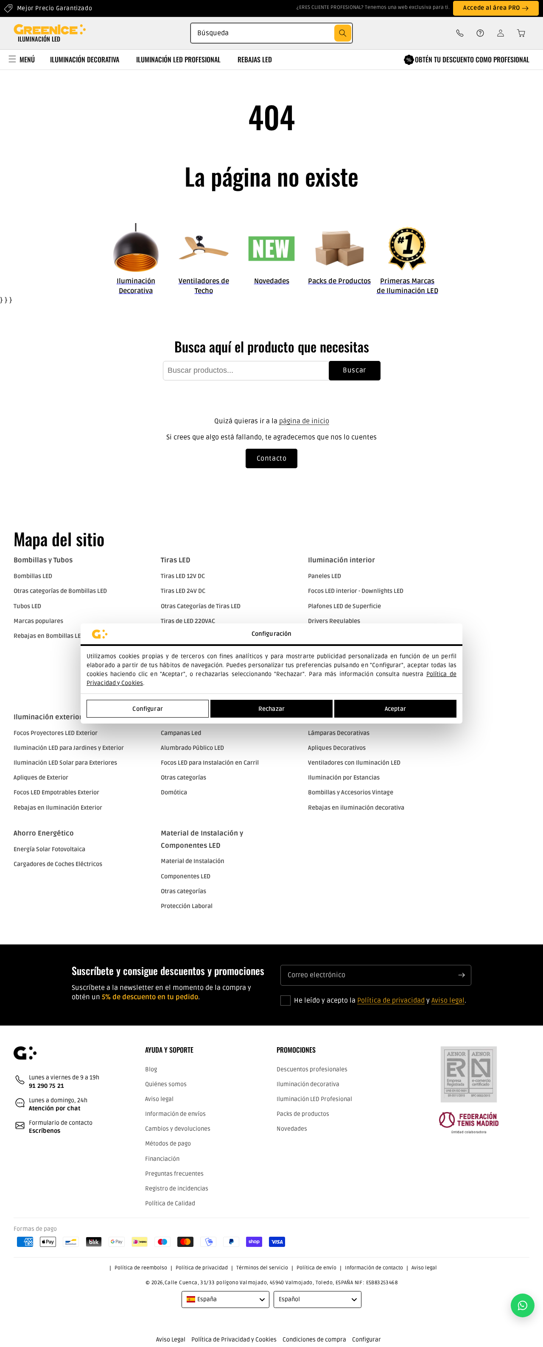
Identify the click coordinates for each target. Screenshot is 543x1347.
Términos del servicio (262, 1268)
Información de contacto (374, 1268)
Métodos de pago (168, 1143)
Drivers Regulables (334, 621)
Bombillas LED (33, 576)
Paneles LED (324, 576)
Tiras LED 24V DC (183, 591)
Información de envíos (175, 1114)
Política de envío (316, 1268)
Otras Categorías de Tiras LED (201, 606)
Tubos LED (27, 606)
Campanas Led (181, 733)
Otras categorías (183, 777)
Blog (151, 1069)
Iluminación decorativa (308, 1084)
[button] (518, 33)
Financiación (162, 1159)
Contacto (272, 458)
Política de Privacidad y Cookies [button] (234, 1339)
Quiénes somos (166, 1084)
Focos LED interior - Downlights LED (355, 591)
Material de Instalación (192, 861)
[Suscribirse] (461, 975)
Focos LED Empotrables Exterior (56, 792)
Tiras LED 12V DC (183, 576)
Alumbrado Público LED (192, 748)
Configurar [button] (366, 1339)
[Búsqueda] (342, 33)
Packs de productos (303, 1114)
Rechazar (271, 709)
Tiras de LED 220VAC (188, 621)
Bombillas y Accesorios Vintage (350, 792)
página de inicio (304, 421)
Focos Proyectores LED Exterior (56, 733)
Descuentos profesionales (312, 1069)
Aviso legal (448, 1000)
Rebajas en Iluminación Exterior (58, 807)
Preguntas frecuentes (174, 1173)
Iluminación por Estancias (344, 777)
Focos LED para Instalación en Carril (210, 762)
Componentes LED (185, 876)
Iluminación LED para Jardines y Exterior (69, 748)
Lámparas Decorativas (338, 733)
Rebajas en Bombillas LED (49, 636)
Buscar (354, 370)
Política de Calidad (170, 1203)
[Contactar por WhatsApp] (523, 1305)
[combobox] (271, 33)
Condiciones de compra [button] (314, 1339)
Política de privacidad (391, 1000)
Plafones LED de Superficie (344, 606)
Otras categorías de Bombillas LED (60, 591)
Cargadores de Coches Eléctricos (58, 864)
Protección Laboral (187, 906)
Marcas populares (38, 621)
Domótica (174, 792)
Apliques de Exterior (41, 777)
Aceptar (395, 709)
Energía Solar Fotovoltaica (49, 849)
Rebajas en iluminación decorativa (356, 807)
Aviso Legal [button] (170, 1339)
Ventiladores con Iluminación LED (354, 762)
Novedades (292, 1128)
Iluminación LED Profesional (314, 1099)
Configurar (147, 709)
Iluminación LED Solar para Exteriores (65, 762)
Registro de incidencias (176, 1188)
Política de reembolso (141, 1268)
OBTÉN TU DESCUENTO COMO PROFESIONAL (472, 59)
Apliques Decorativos (337, 748)
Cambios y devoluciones (177, 1128)
